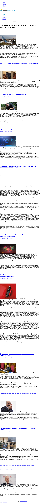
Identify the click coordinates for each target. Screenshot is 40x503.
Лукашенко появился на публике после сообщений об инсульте (18, 393)
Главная (3, 2)
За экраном (4, 17)
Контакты (4, 4)
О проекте (4, 6)
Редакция (4, 5)
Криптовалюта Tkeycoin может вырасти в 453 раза (14, 129)
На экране (4, 18)
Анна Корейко (3, 29)
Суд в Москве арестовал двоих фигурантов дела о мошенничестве (19, 63)
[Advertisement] (20, 32)
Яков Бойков (2, 131)
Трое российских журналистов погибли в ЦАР (13, 94)
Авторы (3, 3)
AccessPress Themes (23, 501)
